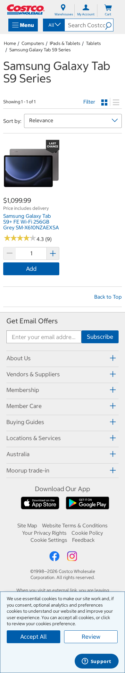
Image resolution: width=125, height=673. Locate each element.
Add (31, 268)
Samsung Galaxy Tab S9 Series (40, 50)
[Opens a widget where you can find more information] (96, 662)
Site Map (27, 525)
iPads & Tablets (65, 43)
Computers (32, 43)
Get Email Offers (32, 321)
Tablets (93, 43)
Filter (89, 101)
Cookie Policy (87, 533)
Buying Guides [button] (25, 422)
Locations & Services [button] (33, 438)
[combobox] (53, 25)
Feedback (83, 540)
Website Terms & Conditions (75, 525)
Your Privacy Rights (44, 533)
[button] (109, 25)
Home (10, 43)
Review (91, 636)
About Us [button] (18, 358)
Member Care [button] (24, 406)
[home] (25, 9)
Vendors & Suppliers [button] (33, 374)
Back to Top (108, 297)
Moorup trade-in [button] (27, 470)
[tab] (62, 358)
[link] (31, 192)
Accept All (33, 636)
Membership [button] (22, 390)
